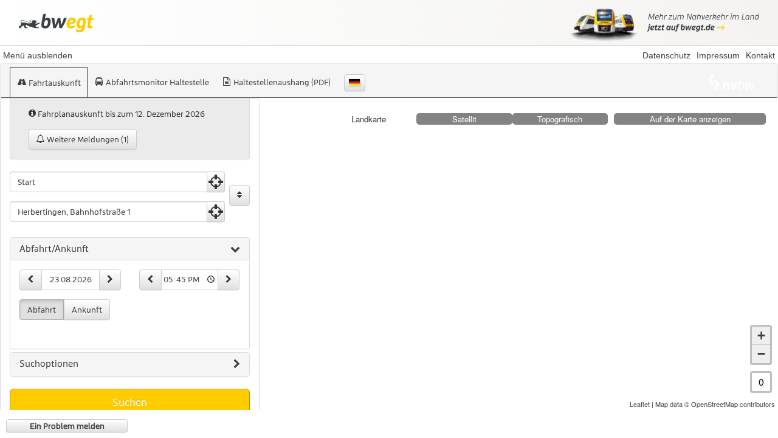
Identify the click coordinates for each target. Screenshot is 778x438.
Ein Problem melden (67, 426)
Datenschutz (666, 55)
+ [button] (761, 335)
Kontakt (760, 55)
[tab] (129, 249)
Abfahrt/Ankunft (54, 249)
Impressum (718, 55)
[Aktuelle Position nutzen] (216, 182)
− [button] (761, 353)
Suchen (129, 402)
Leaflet (640, 404)
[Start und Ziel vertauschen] (239, 195)
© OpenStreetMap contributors (729, 404)
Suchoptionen (48, 364)
